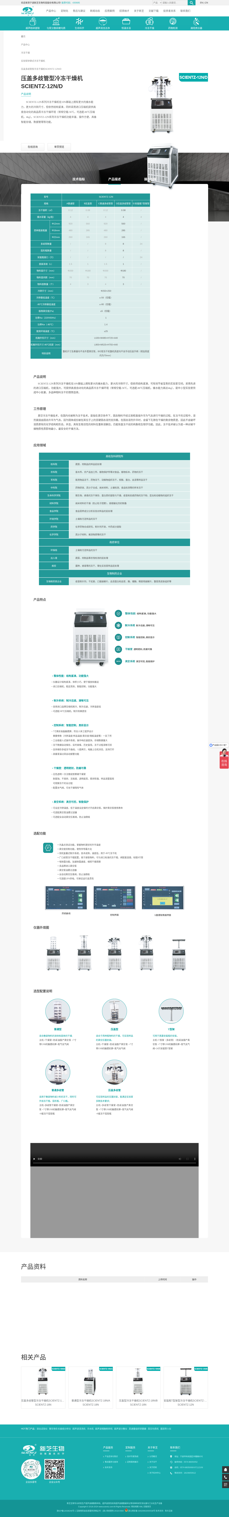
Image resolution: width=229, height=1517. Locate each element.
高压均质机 (153, 1428)
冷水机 (90, 1428)
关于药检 (153, 1467)
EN (201, 2)
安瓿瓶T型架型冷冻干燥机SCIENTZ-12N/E (187, 1400)
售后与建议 (79, 11)
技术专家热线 (132, 1456)
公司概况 (153, 1456)
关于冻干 (153, 1462)
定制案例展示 (132, 1462)
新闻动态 (95, 11)
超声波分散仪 (120, 1428)
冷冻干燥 (25, 52)
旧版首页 (147, 1507)
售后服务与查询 (111, 1462)
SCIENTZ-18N (43, 1404)
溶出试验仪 (42, 1428)
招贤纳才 (124, 11)
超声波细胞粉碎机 (104, 1428)
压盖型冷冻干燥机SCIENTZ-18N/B (138, 1400)
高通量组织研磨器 (137, 1428)
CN (206, 2)
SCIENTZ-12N (186, 1404)
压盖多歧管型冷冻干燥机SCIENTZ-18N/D (44, 1400)
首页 (23, 36)
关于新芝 (139, 11)
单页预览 (59, 147)
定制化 (64, 11)
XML (141, 1507)
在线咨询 (33, 147)
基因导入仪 (165, 1428)
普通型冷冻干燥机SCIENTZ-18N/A (91, 1400)
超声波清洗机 (79, 1428)
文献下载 (154, 11)
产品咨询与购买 (111, 1456)
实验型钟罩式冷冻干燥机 (33, 61)
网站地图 (135, 1507)
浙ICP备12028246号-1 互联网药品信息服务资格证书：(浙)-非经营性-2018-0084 (90, 1511)
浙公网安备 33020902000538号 (141, 1511)
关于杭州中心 (155, 1473)
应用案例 (110, 11)
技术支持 (108, 1467)
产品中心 (51, 11)
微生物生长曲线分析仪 (60, 1428)
